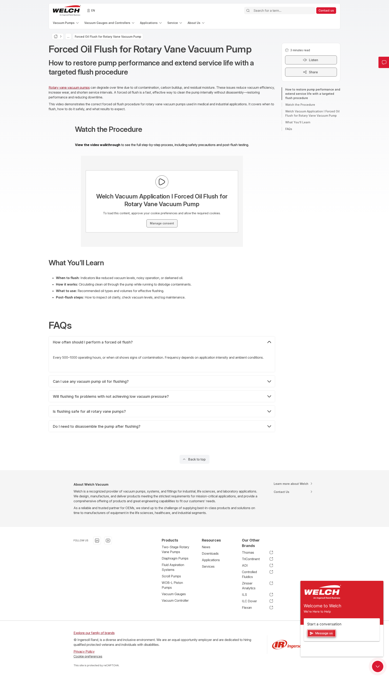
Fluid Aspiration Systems (173, 567)
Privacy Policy (84, 651)
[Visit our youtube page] (108, 540)
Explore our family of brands (94, 633)
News (206, 547)
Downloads (210, 553)
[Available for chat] (377, 666)
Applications (211, 560)
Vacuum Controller (175, 600)
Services (208, 566)
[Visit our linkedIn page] (97, 540)
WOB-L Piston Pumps (172, 585)
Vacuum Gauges (174, 594)
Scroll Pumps (171, 576)
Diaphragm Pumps (175, 558)
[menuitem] (66, 23)
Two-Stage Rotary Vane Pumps (175, 549)
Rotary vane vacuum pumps (69, 87)
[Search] (248, 10)
